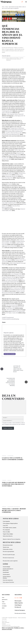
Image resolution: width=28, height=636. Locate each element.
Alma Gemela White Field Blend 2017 (14, 131)
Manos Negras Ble (12, 129)
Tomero (10, 173)
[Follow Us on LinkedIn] (21, 598)
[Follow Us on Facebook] (19, 598)
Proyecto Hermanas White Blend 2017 (11, 134)
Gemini (11, 317)
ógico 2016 (21, 149)
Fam (11, 128)
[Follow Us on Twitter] (15, 598)
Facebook (12, 319)
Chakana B (13, 306)
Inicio (3, 6)
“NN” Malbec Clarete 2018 (12, 312)
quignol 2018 (19, 274)
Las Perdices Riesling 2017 (11, 280)
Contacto (4, 623)
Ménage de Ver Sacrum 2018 (18, 311)
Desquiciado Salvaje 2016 (11, 176)
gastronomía (4, 599)
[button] (22, 1)
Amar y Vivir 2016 (7, 159)
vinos (3, 597)
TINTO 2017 (9, 309)
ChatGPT (4, 317)
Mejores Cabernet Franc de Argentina (11, 539)
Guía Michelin (6, 572)
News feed (4, 621)
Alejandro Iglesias (6, 55)
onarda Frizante (20, 306)
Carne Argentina (6, 521)
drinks (3, 607)
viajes (3, 601)
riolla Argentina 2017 (7, 111)
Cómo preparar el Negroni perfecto (10, 523)
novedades (4, 605)
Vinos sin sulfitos (6, 531)
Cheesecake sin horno (7, 549)
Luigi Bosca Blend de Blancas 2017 (13, 132)
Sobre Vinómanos (5, 622)
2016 (13, 173)
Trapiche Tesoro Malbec (8, 534)
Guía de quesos (6, 574)
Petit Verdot (4, 264)
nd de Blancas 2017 (21, 129)
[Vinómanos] (6, 1)
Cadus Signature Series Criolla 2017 (15, 114)
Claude (8, 317)
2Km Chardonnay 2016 (16, 288)
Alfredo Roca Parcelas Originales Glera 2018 (12, 278)
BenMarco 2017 (19, 174)
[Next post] (26, 382)
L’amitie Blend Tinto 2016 (14, 154)
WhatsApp (16, 319)
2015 (3, 209)
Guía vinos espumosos (8, 580)
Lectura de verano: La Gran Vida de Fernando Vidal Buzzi (18, 368)
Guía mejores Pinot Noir (8, 582)
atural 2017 (9, 260)
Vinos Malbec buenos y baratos (9, 527)
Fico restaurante (6, 529)
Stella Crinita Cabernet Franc (16, 263)
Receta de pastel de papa (9, 554)
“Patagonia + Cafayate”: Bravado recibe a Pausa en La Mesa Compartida (14, 510)
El (24, 111)
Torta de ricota (6, 547)
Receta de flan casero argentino (10, 560)
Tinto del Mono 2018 (10, 308)
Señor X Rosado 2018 (7, 112)
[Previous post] (2, 369)
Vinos (6, 6)
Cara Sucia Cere (10, 305)
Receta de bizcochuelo (8, 545)
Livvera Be (13, 274)
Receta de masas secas (8, 557)
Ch (8, 184)
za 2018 (16, 305)
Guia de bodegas (6, 566)
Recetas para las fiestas (20, 613)
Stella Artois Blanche (8, 536)
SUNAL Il (17, 149)
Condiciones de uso (6, 625)
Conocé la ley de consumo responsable (11, 626)
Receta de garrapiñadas (8, 551)
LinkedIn (8, 319)
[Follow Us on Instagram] (17, 598)
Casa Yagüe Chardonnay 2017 (9, 202)
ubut (10, 184)
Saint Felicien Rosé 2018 (10, 246)
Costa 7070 (5, 525)
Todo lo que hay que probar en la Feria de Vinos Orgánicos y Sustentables (13, 484)
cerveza (3, 603)
